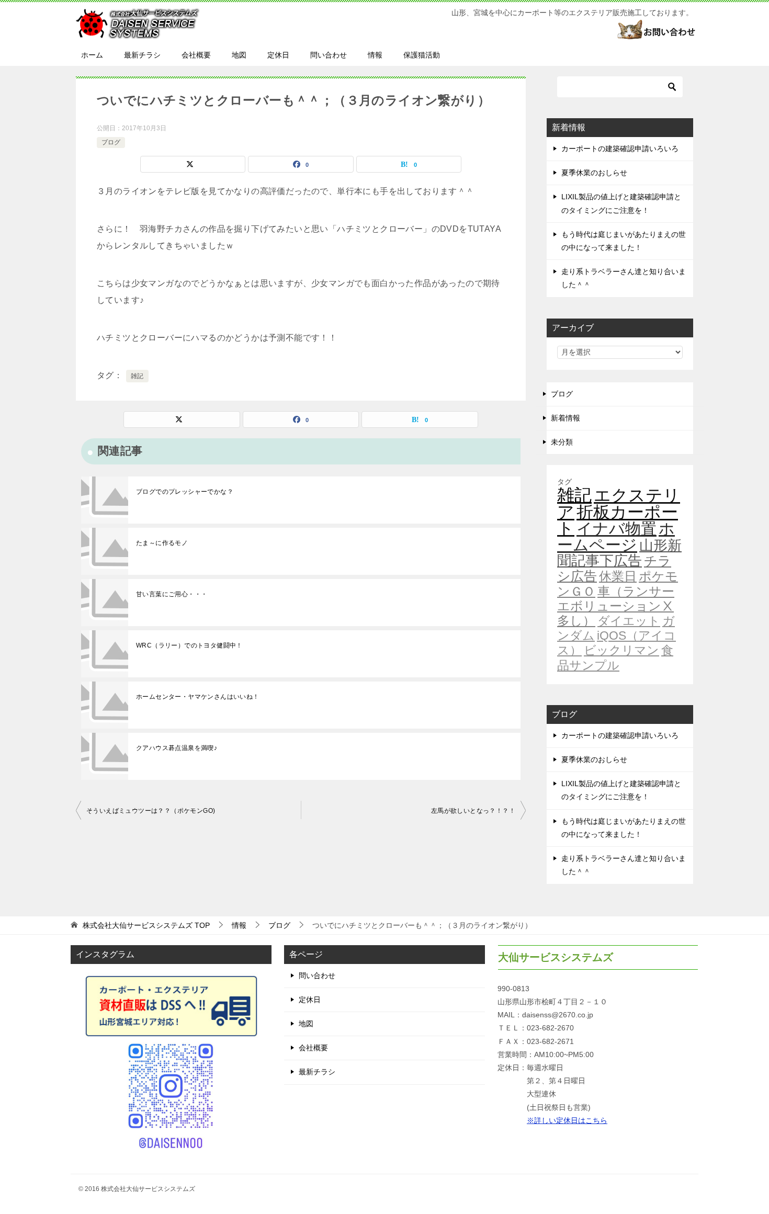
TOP (146, 925)
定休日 (278, 55)
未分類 (562, 442)
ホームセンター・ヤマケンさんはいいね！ (197, 696)
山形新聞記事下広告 (619, 553)
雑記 (137, 376)
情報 (375, 55)
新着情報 (565, 418)
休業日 (618, 576)
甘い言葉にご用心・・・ (171, 594)
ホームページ (616, 536)
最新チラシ (142, 55)
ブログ (110, 142)
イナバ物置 (616, 528)
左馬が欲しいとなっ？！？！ (473, 810)
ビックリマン (621, 650)
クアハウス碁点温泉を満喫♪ (176, 748)
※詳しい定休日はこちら (567, 1120)
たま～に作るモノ (162, 543)
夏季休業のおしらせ (594, 172)
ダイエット (628, 621)
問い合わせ (328, 55)
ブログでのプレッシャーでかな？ (184, 491)
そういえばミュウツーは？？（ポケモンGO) (150, 810)
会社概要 (196, 55)
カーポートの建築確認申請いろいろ (619, 148)
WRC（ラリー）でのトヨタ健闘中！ (189, 645)
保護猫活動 (421, 55)
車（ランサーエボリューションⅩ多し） (615, 606)
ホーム (92, 55)
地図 (239, 55)
